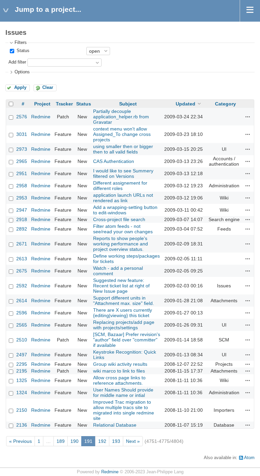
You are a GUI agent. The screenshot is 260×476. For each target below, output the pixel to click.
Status (22, 50)
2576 (21, 116)
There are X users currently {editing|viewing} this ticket (122, 312)
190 (74, 441)
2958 (21, 185)
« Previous (20, 441)
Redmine (40, 116)
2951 (21, 173)
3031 (21, 134)
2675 (21, 270)
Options (22, 72)
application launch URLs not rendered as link (123, 197)
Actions (248, 116)
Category (225, 103)
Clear (47, 87)
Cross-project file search (119, 219)
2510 (21, 339)
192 (102, 441)
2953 (21, 197)
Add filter (17, 62)
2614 (21, 300)
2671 (21, 243)
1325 (21, 380)
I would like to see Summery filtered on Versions (123, 173)
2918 (21, 219)
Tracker (64, 103)
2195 (21, 371)
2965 (21, 161)
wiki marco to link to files (119, 371)
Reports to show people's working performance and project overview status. (120, 244)
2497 (21, 354)
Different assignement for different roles (120, 185)
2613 (21, 258)
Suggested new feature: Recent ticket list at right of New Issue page (121, 286)
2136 (21, 425)
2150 (21, 410)
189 (61, 441)
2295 (21, 364)
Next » (133, 441)
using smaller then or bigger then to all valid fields (123, 149)
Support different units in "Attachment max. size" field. (123, 300)
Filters (21, 42)
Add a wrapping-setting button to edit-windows (125, 210)
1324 (21, 392)
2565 (21, 325)
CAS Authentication (113, 161)
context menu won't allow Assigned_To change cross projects (122, 134)
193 (116, 441)
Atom (249, 457)
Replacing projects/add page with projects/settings (123, 324)
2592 (21, 285)
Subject (128, 103)
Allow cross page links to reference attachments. (119, 380)
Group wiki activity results (120, 364)
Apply (20, 87)
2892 (21, 229)
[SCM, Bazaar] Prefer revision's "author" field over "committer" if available (126, 340)
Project (42, 103)
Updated (185, 103)
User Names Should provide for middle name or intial (123, 392)
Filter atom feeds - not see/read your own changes (123, 228)
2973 (21, 149)
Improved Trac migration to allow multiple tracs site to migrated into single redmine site (123, 410)
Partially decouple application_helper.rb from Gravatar (121, 117)
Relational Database (114, 425)
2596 (21, 312)
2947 (21, 210)
